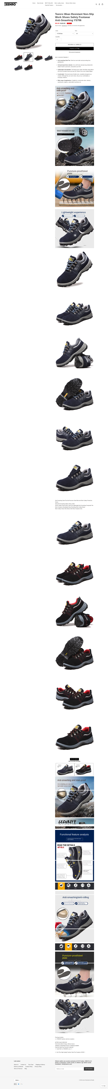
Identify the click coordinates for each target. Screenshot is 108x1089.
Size (76, 30)
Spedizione (64, 25)
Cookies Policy (29, 1066)
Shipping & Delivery (40, 1064)
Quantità (57, 36)
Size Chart (30, 1064)
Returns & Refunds (18, 1066)
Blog (26, 1068)
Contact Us (23, 1064)
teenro (83, 1080)
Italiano (17, 1080)
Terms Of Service (18, 1068)
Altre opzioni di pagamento (74, 52)
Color (56, 30)
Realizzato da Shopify (89, 1080)
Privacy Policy (38, 1066)
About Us (16, 1064)
